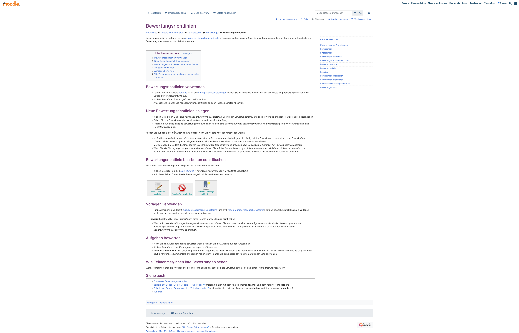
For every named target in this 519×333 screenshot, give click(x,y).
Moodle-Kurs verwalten (172, 32)
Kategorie (152, 302)
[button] (515, 3)
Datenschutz (151, 331)
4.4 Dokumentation (286, 19)
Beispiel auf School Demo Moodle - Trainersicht (178, 284)
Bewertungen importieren (331, 76)
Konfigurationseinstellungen (212, 92)
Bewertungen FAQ (328, 87)
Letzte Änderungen (226, 12)
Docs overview (201, 12)
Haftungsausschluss (186, 331)
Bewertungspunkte (328, 64)
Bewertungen (212, 32)
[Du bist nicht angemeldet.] (369, 13)
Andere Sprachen (184, 313)
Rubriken (158, 291)
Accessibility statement (207, 331)
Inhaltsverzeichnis (177, 12)
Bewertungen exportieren (331, 80)
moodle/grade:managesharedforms (246, 210)
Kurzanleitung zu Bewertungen (334, 45)
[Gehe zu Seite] (355, 12)
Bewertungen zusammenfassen (334, 60)
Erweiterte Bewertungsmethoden (335, 83)
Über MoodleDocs (167, 331)
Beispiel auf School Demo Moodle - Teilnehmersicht (180, 288)
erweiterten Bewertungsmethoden (202, 38)
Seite (306, 19)
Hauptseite (155, 12)
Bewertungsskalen (328, 68)
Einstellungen (326, 53)
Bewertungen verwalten (331, 56)
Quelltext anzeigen (339, 19)
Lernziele (324, 72)
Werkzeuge (159, 313)
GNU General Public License (194, 327)
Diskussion (319, 19)
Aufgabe (182, 92)
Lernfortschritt (194, 32)
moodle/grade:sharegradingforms (200, 210)
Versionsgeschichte (362, 19)
